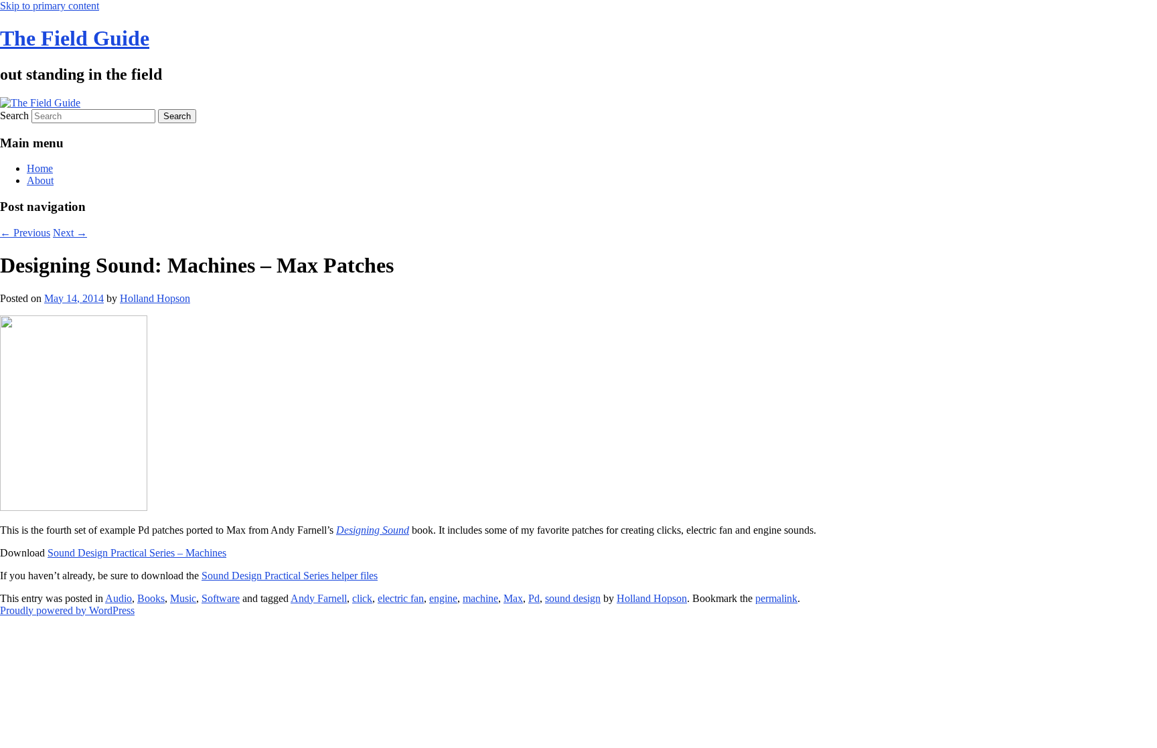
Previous (25, 232)
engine (443, 598)
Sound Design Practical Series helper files (290, 575)
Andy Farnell (319, 598)
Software (221, 598)
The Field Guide (74, 38)
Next (70, 232)
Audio (118, 598)
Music (183, 598)
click (362, 598)
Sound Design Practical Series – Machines (137, 552)
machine (480, 598)
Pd (534, 598)
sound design (573, 598)
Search (14, 115)
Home (40, 168)
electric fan (401, 598)
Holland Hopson (155, 298)
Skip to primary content (49, 5)
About (40, 180)
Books (151, 598)
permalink (776, 598)
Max (513, 598)
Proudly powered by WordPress (67, 610)
